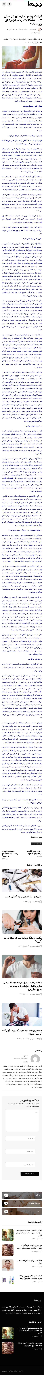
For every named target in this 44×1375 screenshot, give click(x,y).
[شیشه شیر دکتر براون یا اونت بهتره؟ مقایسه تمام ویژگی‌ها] (7, 1280)
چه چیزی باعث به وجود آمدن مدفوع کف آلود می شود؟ (22, 1032)
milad (37, 902)
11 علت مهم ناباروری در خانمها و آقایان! (34, 853)
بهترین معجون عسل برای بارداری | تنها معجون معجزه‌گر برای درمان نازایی (29, 1233)
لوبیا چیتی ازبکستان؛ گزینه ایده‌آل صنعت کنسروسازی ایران (29, 1247)
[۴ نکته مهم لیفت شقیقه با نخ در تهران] (7, 1265)
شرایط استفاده (21, 1313)
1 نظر (10, 29)
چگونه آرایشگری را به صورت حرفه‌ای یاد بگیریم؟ (23, 940)
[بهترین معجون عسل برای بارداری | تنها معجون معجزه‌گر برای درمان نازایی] (7, 1235)
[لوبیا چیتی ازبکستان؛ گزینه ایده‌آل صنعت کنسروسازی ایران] (7, 1250)
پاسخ (26, 1062)
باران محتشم (33, 29)
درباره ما (21, 1371)
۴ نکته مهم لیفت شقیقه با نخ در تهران (29, 1262)
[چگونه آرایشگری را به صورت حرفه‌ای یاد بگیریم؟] (22, 922)
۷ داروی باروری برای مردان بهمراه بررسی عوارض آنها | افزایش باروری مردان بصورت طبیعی (22, 986)
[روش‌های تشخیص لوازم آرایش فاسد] (22, 880)
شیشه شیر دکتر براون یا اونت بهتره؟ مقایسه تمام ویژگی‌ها (30, 1277)
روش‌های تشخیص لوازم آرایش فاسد (23, 897)
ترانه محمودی (34, 946)
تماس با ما (5, 1371)
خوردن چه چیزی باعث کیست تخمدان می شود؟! (10, 855)
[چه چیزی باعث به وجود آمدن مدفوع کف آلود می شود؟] (22, 1014)
